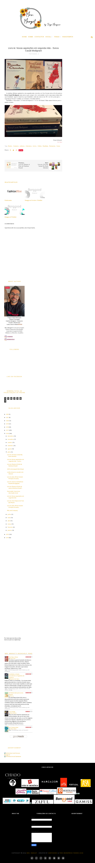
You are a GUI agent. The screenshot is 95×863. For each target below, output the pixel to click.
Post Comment (33, 53)
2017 (7, 430)
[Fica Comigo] (6, 716)
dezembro (10, 436)
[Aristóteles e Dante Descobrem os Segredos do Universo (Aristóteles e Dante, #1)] (6, 678)
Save (21, 150)
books (10, 146)
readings (45, 146)
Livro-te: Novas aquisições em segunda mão (15, 497)
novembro (10, 439)
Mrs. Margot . (32, 853)
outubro (10, 442)
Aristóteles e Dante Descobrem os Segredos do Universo (16, 675)
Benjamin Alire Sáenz (14, 679)
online (40, 146)
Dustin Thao (12, 658)
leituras (22, 146)
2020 (7, 420)
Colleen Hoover (13, 728)
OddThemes (52, 853)
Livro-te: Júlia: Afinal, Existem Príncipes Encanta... (15, 477)
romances (52, 146)
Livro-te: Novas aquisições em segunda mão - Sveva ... (15, 460)
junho (9, 514)
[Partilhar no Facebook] (10, 150)
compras (16, 146)
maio (9, 517)
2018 (7, 427)
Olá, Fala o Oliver (13, 657)
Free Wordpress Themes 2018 (71, 853)
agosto (10, 449)
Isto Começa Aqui (13, 727)
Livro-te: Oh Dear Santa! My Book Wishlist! (14, 455)
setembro (10, 445)
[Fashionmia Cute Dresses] (12, 753)
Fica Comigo (12, 711)
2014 (7, 537)
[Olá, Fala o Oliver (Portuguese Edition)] (6, 661)
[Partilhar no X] (13, 150)
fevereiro (10, 527)
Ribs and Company (12, 510)
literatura (29, 146)
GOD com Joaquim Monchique (15, 469)
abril (9, 521)
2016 (7, 433)
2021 (7, 417)
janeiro (10, 530)
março (9, 524)
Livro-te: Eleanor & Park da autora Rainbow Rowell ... (15, 487)
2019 (7, 424)
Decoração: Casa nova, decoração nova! (13, 492)
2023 (7, 414)
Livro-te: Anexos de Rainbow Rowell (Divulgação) (15, 482)
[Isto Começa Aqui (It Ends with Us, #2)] (6, 731)
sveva (58, 146)
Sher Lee (12, 696)
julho (9, 452)
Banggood (7, 755)
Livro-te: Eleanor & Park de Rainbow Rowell (14, 465)
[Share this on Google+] (16, 150)
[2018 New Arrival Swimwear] (12, 756)
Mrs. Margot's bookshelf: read (18, 653)
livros (35, 146)
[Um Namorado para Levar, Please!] (6, 697)
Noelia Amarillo (13, 713)
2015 (7, 534)
